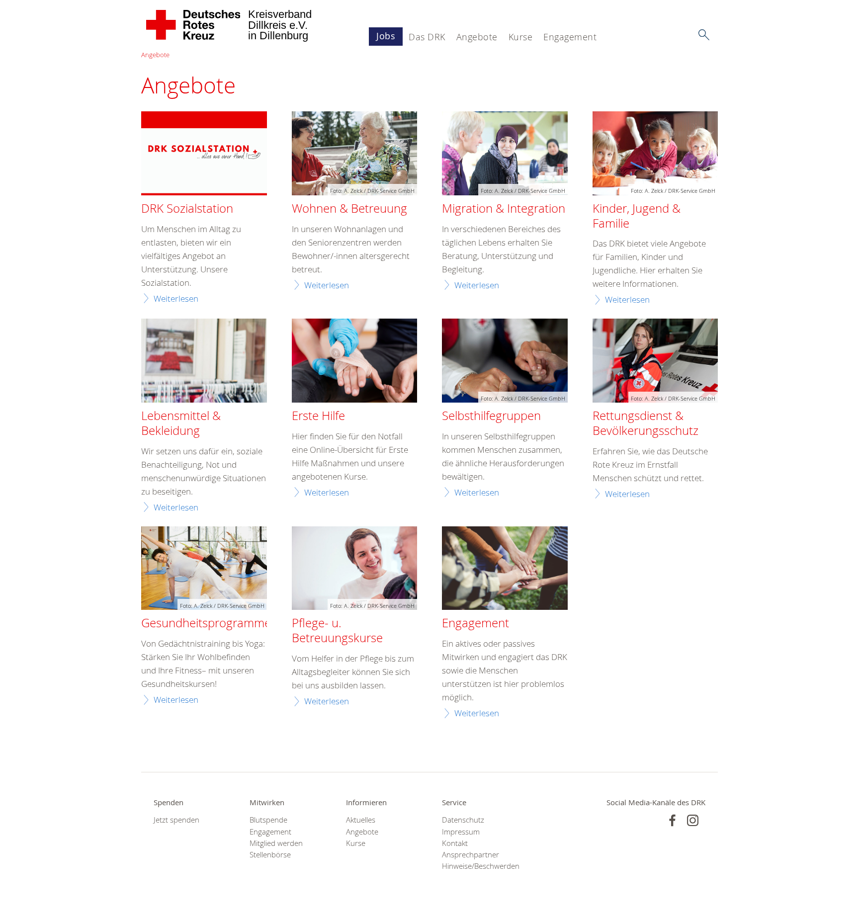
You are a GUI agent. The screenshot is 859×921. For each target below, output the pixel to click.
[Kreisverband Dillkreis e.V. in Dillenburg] (193, 25)
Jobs (385, 36)
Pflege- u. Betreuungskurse (337, 631)
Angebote (477, 37)
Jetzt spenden (176, 820)
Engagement (570, 37)
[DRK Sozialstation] (204, 154)
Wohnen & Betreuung (349, 208)
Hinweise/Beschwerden (477, 866)
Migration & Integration (503, 208)
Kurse (521, 37)
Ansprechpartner (470, 854)
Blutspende (268, 820)
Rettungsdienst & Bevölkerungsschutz (645, 423)
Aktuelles (360, 820)
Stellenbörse (270, 854)
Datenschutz (463, 820)
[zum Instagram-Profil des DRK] (693, 820)
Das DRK (427, 37)
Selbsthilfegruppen (491, 416)
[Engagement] (505, 569)
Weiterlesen (176, 298)
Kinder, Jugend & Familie (637, 216)
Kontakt (455, 843)
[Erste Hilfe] (355, 362)
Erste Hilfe (318, 416)
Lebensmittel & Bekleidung (181, 423)
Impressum (461, 832)
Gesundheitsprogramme (206, 623)
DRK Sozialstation (187, 208)
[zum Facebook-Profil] (672, 820)
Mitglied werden (276, 843)
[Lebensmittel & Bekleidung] (204, 362)
